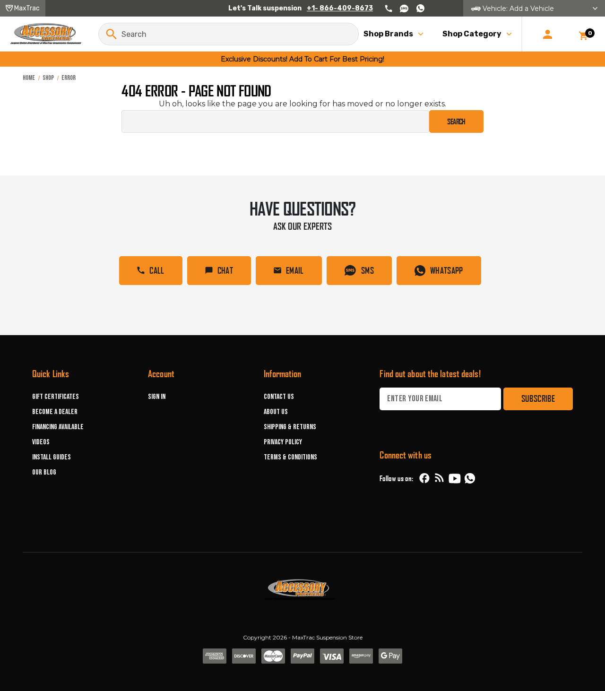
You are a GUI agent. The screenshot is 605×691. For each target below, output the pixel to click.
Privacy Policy (283, 442)
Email (295, 270)
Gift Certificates (55, 396)
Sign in (156, 396)
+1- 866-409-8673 (340, 8)
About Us (276, 411)
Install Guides (51, 457)
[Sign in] (547, 34)
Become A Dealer (55, 411)
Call (156, 270)
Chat (225, 270)
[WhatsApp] (470, 479)
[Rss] (439, 478)
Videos (41, 442)
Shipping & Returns (290, 427)
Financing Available (58, 427)
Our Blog (44, 472)
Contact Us (279, 396)
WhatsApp (446, 270)
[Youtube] (454, 478)
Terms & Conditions (290, 457)
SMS (367, 270)
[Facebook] (424, 478)
